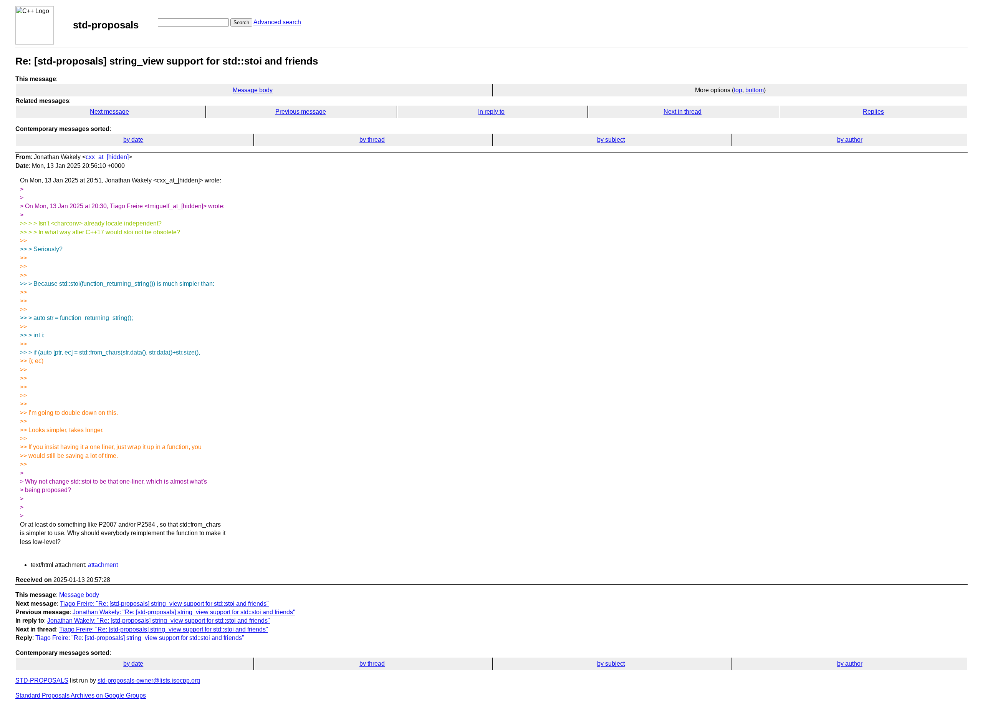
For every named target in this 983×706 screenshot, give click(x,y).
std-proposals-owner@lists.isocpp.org (149, 680)
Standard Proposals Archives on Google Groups (80, 695)
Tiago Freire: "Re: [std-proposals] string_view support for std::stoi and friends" (164, 603)
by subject (611, 139)
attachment (103, 565)
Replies (873, 111)
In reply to (491, 111)
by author (849, 139)
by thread (372, 139)
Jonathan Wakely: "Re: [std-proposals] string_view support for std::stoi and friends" (184, 612)
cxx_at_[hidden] (107, 157)
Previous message (300, 111)
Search (241, 22)
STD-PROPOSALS (41, 680)
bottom (754, 90)
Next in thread (683, 111)
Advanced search (277, 22)
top (738, 90)
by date (133, 139)
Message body (253, 90)
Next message (109, 111)
